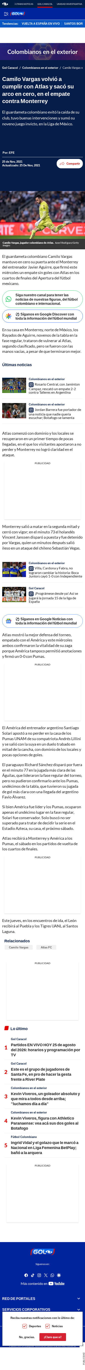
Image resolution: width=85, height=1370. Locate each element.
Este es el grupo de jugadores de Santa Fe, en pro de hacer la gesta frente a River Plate (41, 1074)
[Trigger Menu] (6, 13)
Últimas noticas (23, 4)
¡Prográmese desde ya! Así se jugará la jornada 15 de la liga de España (53, 597)
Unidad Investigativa (69, 4)
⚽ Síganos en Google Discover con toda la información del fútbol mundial (46, 316)
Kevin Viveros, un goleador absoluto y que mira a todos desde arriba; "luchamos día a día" (45, 1098)
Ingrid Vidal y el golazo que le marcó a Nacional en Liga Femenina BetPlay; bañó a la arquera (44, 1147)
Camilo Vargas (18, 947)
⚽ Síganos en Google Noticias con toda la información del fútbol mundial (46, 621)
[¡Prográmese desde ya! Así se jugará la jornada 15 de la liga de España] (14, 594)
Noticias (57, 1326)
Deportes (35, 1326)
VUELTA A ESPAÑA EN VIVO (41, 24)
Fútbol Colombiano (24, 1137)
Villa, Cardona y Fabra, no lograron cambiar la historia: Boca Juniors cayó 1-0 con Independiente (55, 572)
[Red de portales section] (79, 1298)
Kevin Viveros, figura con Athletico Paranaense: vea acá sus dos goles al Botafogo (44, 1123)
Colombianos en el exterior (40, 67)
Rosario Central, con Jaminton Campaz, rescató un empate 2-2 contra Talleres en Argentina (54, 388)
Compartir (73, 163)
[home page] (5, 4)
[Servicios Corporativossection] (79, 1309)
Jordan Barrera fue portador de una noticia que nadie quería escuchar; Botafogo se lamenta (55, 413)
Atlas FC (46, 947)
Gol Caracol (45, 4)
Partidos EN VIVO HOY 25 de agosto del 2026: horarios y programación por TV (45, 1049)
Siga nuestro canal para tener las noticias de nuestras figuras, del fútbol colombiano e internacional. (46, 299)
